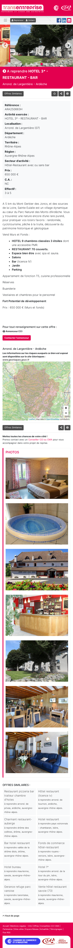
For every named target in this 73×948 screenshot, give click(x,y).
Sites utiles (19, 929)
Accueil (6, 926)
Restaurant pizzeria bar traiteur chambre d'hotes (19, 801)
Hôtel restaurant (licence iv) (50, 799)
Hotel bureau (17, 873)
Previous (5, 45)
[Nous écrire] (69, 21)
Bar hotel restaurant (17, 849)
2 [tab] (26, 64)
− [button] (66, 413)
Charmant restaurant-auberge (18, 827)
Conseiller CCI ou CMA (40, 439)
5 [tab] (41, 64)
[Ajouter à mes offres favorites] (54, 93)
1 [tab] (21, 64)
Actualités (44, 929)
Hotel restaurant (53, 825)
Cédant (31, 20)
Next (68, 45)
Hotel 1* (51, 873)
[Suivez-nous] (59, 21)
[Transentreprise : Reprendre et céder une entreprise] (22, 8)
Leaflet (32, 419)
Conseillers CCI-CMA (49, 926)
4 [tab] (36, 64)
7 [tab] (51, 64)
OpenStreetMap (52, 419)
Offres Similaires (13, 93)
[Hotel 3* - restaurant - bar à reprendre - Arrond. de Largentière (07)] (37, 478)
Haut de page (11, 915)
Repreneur (18, 20)
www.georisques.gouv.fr (16, 359)
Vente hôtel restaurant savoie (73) (52, 895)
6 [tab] (46, 64)
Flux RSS (6, 932)
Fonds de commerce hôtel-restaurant (51, 851)
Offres (36, 926)
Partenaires (8, 929)
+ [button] (66, 408)
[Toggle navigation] (5, 20)
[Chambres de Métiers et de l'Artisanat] (66, 7)
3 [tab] (31, 64)
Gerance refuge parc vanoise (17, 895)
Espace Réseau (32, 929)
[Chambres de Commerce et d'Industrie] (56, 7)
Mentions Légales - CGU (21, 926)
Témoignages (56, 929)
